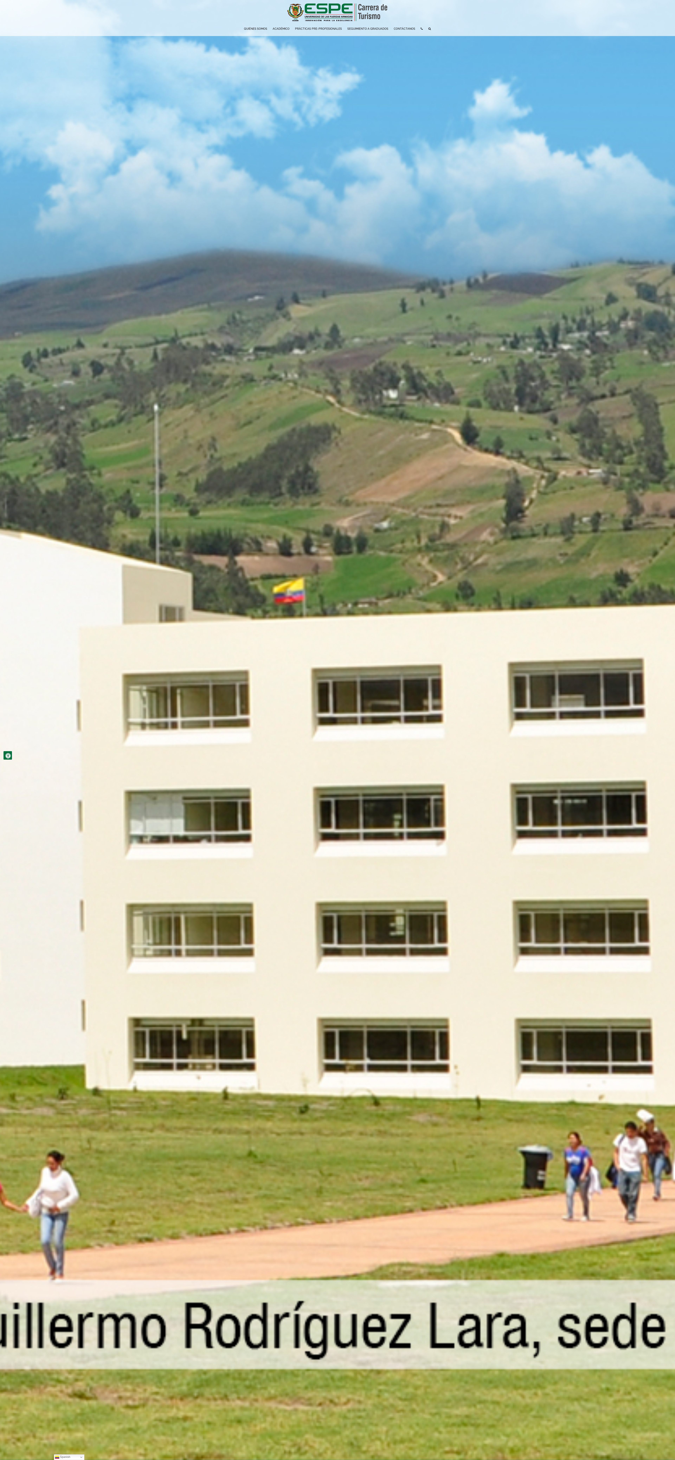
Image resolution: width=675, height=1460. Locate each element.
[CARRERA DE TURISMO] (337, 13)
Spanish (64, 1456)
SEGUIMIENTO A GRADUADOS (367, 28)
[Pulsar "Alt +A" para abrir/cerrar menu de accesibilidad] (8, 755)
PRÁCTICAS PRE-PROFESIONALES (318, 28)
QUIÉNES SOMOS (255, 28)
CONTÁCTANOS (404, 28)
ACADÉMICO (281, 28)
